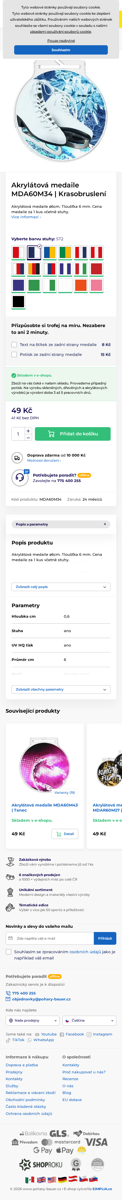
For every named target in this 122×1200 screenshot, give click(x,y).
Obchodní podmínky (25, 1099)
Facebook (75, 1034)
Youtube (49, 1034)
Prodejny (14, 1072)
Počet (18, 434)
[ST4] (65, 252)
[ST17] (81, 285)
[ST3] (50, 252)
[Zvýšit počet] (28, 430)
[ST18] (96, 285)
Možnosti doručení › (44, 460)
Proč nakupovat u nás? (84, 1072)
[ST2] (34, 252)
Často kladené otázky (26, 1106)
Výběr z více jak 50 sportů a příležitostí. (52, 910)
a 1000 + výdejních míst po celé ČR (48, 879)
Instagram (102, 1034)
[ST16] (65, 285)
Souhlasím (61, 50)
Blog (66, 1092)
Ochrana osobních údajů (29, 1113)
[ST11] (81, 269)
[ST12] (96, 269)
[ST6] (96, 252)
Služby (12, 1086)
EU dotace (72, 1099)
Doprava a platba (22, 1065)
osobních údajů (85, 951)
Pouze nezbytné (61, 40)
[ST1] (18, 252)
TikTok (18, 1039)
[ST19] (18, 302)
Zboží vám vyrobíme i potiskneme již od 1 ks (56, 864)
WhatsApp (43, 1039)
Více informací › (26, 217)
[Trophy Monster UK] (41, 1179)
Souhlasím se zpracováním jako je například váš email (64, 955)
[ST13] (18, 285)
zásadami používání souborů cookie (60, 31)
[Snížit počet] (28, 437)
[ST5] (81, 252)
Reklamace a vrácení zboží (31, 1092)
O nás (67, 1086)
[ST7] (18, 269)
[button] (61, 587)
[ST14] (34, 285)
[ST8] (34, 269)
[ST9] (50, 269)
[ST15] (50, 285)
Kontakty (14, 1078)
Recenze (70, 1078)
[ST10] (65, 269)
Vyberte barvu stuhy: (37, 238)
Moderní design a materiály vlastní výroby (54, 894)
